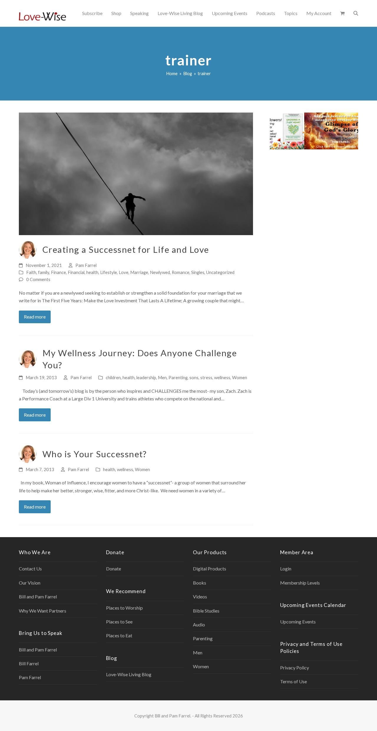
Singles (197, 272)
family (43, 272)
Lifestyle (108, 272)
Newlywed (160, 272)
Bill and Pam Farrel (38, 596)
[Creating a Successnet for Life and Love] (136, 173)
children (113, 377)
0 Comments (38, 279)
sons (194, 377)
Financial (76, 272)
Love (123, 272)
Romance (180, 272)
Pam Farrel (86, 265)
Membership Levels (300, 582)
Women (239, 377)
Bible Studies (206, 610)
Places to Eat (119, 635)
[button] (342, 13)
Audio (199, 624)
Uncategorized (220, 272)
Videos (200, 596)
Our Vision (29, 582)
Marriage (139, 272)
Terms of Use (293, 681)
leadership (146, 377)
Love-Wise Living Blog (128, 674)
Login (285, 568)
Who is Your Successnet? (94, 454)
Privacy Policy (294, 667)
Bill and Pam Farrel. (173, 715)
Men (162, 377)
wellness (222, 377)
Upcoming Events (298, 621)
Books (199, 582)
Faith (31, 272)
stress (206, 377)
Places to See (119, 621)
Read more (35, 316)
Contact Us (30, 568)
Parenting (178, 377)
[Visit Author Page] (28, 249)
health (92, 272)
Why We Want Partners (42, 610)
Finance (58, 272)
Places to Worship (124, 607)
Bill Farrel (29, 663)
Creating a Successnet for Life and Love (125, 249)
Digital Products (209, 568)
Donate (113, 568)
